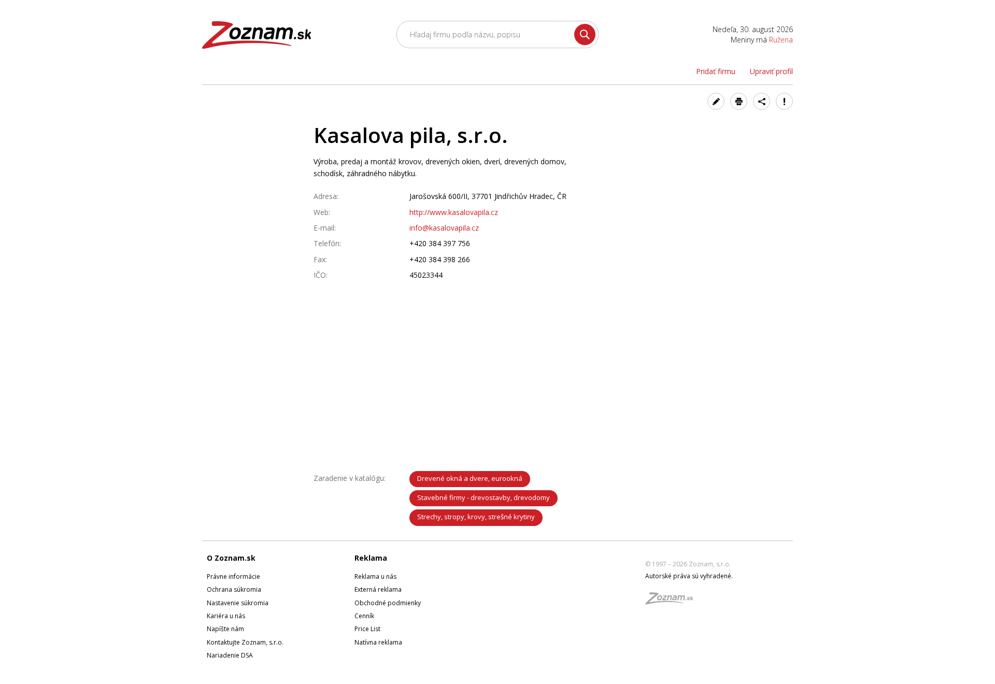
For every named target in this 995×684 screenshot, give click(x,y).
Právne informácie (233, 576)
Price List (367, 628)
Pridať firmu (715, 71)
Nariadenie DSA (230, 655)
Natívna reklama (378, 642)
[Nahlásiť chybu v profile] (784, 101)
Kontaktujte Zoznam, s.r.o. (245, 642)
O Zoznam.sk (231, 558)
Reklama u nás (375, 576)
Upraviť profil (771, 71)
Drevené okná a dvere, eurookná (469, 478)
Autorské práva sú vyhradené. (689, 576)
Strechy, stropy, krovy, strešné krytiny (476, 516)
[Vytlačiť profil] (738, 101)
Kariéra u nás (226, 615)
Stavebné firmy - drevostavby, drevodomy (483, 497)
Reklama (370, 558)
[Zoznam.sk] (672, 601)
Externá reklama (378, 589)
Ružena (781, 40)
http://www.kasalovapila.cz (453, 212)
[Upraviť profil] (715, 101)
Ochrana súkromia (234, 589)
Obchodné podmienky (387, 602)
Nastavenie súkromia (237, 602)
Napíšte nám (225, 628)
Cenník (364, 615)
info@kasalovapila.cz (444, 228)
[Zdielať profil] (761, 101)
